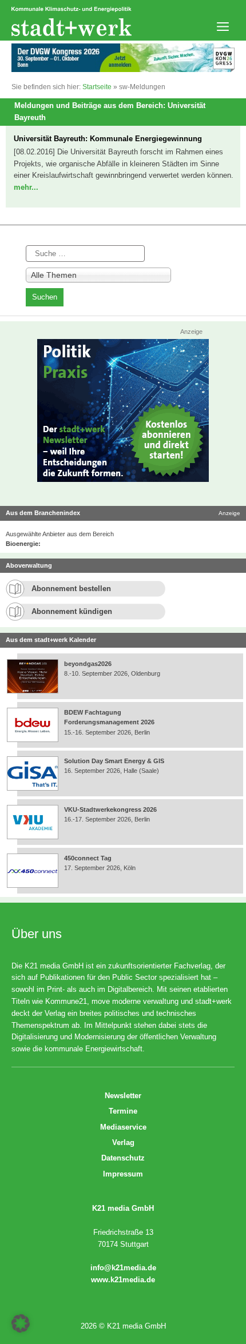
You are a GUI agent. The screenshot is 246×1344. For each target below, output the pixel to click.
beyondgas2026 (88, 663)
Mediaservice (123, 1127)
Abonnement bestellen (71, 588)
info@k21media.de (123, 1267)
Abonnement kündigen (71, 611)
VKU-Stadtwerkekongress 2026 (111, 809)
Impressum (123, 1174)
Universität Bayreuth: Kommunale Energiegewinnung (108, 138)
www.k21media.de (123, 1279)
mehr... (26, 187)
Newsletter (123, 1095)
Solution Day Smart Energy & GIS (114, 760)
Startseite (97, 87)
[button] (20, 1323)
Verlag (123, 1142)
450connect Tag (88, 858)
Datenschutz (123, 1158)
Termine (123, 1111)
